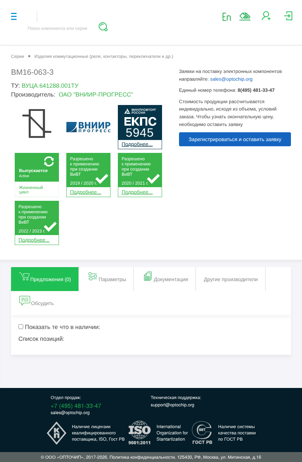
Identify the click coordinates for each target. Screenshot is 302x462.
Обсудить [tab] (42, 303)
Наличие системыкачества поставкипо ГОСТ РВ (237, 432)
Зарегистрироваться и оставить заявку (235, 139)
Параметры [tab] (112, 279)
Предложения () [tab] (50, 279)
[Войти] (288, 18)
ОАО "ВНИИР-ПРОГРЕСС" (96, 94)
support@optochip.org (172, 405)
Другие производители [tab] (231, 279)
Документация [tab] (171, 279)
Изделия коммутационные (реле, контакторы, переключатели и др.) (103, 56)
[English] (229, 16)
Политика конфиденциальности (142, 457)
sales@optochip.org (231, 79)
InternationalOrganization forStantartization (172, 432)
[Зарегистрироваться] (266, 18)
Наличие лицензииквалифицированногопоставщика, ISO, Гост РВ (98, 432)
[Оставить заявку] (244, 16)
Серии (17, 56)
